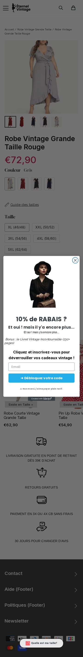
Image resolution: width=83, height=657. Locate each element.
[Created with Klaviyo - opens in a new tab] (41, 399)
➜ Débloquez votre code (41, 378)
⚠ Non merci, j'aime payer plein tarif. (41, 388)
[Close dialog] (75, 260)
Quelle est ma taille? (44, 643)
